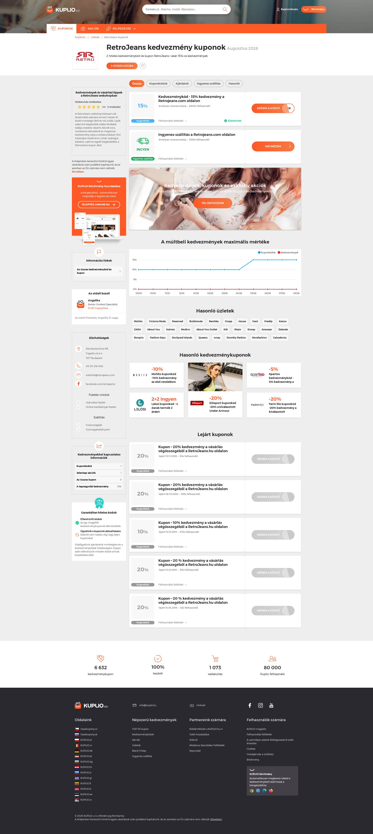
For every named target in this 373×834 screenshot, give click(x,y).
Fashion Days (158, 337)
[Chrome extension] (252, 791)
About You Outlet (206, 329)
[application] (215, 272)
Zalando (283, 329)
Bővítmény (253, 759)
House (242, 321)
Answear (267, 329)
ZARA (137, 329)
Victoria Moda (157, 321)
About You (153, 329)
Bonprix (139, 337)
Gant (255, 321)
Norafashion (259, 337)
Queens (203, 337)
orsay (217, 337)
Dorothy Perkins (236, 337)
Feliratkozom (213, 203)
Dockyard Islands (182, 337)
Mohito (138, 321)
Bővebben (78, 171)
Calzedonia (279, 337)
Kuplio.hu (80, 37)
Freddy (268, 321)
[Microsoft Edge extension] (264, 791)
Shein (237, 329)
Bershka (214, 321)
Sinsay (251, 329)
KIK (226, 329)
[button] (266, 252)
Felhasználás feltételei (171, 120)
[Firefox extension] (271, 791)
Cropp (228, 321)
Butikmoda (196, 321)
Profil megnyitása (98, 308)
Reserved (177, 321)
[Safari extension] (258, 791)
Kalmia (170, 329)
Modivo (185, 329)
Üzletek (95, 37)
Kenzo (283, 321)
